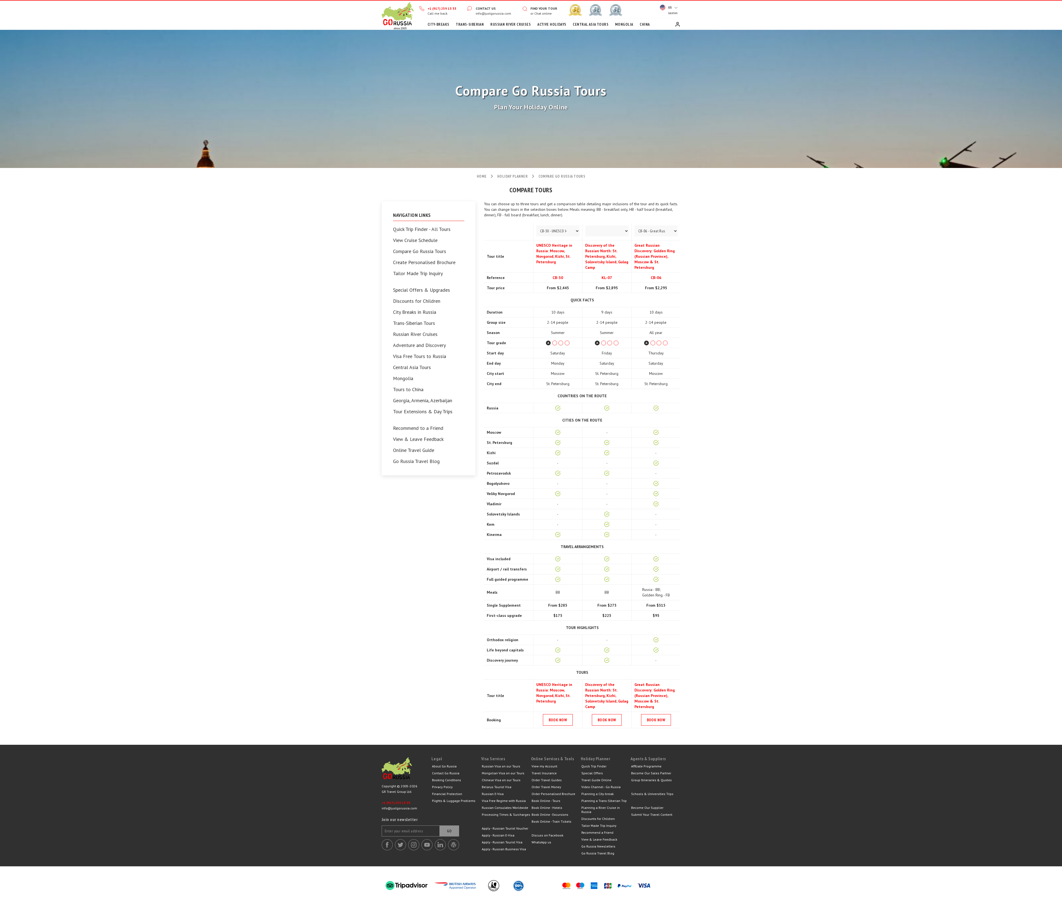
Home (398, 15)
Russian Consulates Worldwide (505, 808)
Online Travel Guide (413, 450)
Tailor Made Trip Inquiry (418, 273)
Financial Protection (447, 794)
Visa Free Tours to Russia (419, 356)
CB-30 (558, 277)
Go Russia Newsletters (598, 846)
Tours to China (408, 389)
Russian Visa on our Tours (501, 766)
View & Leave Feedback (418, 439)
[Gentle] (557, 343)
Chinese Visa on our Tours (501, 780)
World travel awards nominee (595, 10)
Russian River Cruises (510, 24)
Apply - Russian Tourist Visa (502, 842)
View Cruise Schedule (415, 240)
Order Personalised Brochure (553, 794)
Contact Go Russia (445, 773)
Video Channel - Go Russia (601, 787)
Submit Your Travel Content (651, 814)
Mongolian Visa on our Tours (503, 773)
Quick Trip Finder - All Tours (422, 229)
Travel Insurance (544, 773)
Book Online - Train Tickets (551, 821)
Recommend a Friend (597, 832)
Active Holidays (551, 24)
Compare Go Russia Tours (419, 251)
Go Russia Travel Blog (416, 461)
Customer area (677, 24)
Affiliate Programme (646, 766)
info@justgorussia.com (493, 13)
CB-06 (656, 277)
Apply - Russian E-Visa (498, 835)
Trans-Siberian (470, 24)
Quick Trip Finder (594, 766)
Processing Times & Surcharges (506, 814)
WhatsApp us (541, 842)
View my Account (544, 766)
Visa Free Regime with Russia (504, 801)
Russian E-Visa (493, 794)
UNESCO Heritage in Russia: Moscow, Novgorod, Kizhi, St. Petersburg (554, 253)
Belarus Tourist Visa (496, 787)
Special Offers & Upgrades (421, 290)
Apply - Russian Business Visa (504, 849)
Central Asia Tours (590, 24)
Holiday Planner (512, 176)
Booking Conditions (446, 780)
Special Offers (592, 773)
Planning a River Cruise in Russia (600, 810)
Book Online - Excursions (550, 814)
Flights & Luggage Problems (453, 801)
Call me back (437, 13)
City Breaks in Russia (414, 312)
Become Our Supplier (647, 808)
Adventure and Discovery (419, 345)
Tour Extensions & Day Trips (422, 411)
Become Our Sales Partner (651, 773)
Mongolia (624, 24)
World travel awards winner (575, 10)
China (645, 24)
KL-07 (607, 277)
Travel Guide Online (596, 780)
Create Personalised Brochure (424, 262)
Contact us (486, 8)
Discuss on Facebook (547, 835)
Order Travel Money (546, 787)
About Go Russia (444, 766)
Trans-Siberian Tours (414, 323)
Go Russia (406, 769)
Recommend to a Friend (418, 428)
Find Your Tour (543, 8)
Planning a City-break (597, 794)
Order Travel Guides (547, 780)
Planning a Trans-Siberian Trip (604, 801)
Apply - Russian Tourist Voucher (505, 828)
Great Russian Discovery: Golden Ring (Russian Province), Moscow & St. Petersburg (654, 256)
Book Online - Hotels (547, 808)
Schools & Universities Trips (652, 794)
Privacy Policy (442, 787)
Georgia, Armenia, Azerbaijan (422, 400)
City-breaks (438, 24)
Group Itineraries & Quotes (651, 780)
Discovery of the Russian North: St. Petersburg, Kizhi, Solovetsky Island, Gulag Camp (606, 256)
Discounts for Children (416, 301)
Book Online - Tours (546, 801)
